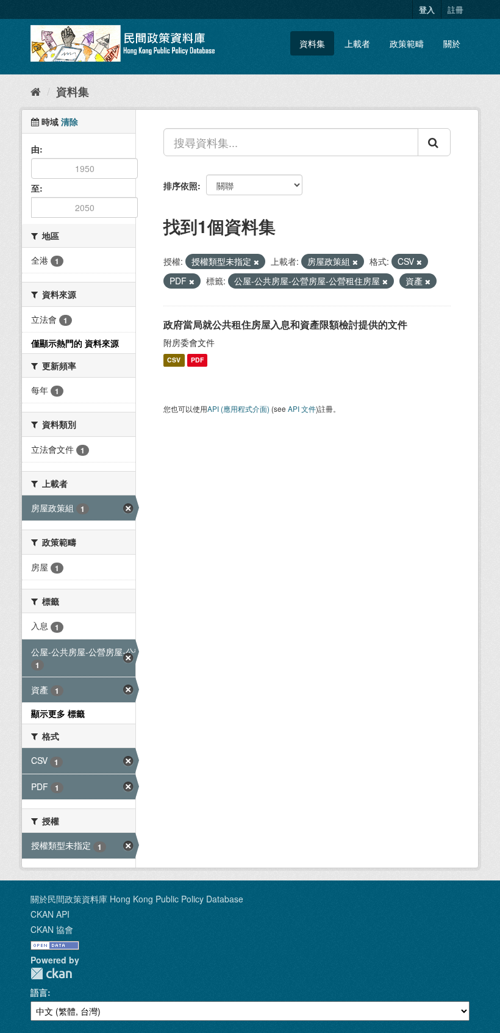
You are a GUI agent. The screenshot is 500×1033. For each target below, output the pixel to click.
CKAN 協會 (51, 929)
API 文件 (302, 408)
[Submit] (434, 142)
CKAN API (50, 914)
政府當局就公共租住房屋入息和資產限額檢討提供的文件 (285, 324)
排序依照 (180, 185)
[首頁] (35, 91)
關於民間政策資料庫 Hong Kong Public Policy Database (136, 899)
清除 (69, 121)
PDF (197, 360)
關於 (451, 43)
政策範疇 (407, 43)
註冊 (455, 9)
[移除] (256, 262)
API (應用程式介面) (238, 408)
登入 (427, 9)
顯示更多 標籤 (58, 713)
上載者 (357, 43)
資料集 (312, 43)
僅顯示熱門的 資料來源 (75, 343)
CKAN (51, 973)
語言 (39, 992)
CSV (173, 360)
